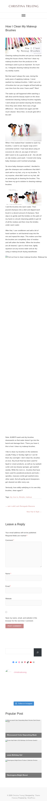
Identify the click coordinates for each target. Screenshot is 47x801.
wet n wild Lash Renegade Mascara (20, 506)
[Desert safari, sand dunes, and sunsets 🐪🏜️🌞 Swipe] (36, 681)
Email (8, 586)
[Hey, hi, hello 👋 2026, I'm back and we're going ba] (11, 681)
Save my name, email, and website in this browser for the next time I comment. (21, 619)
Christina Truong (18, 795)
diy (11, 497)
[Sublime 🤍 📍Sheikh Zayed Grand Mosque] (23, 681)
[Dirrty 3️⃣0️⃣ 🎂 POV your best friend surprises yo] (23, 689)
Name (8, 574)
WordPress (31, 798)
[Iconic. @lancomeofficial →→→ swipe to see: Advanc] (11, 696)
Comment (9, 540)
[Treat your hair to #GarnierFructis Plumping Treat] (23, 696)
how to (15, 497)
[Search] (38, 652)
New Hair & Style (34, 512)
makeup (29, 497)
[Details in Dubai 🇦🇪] (11, 689)
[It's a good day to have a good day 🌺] (36, 696)
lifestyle (22, 497)
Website (8, 599)
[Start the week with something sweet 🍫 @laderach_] (36, 689)
